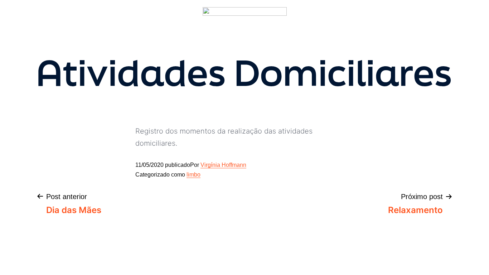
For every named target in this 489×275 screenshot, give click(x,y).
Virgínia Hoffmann (223, 165)
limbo (193, 175)
